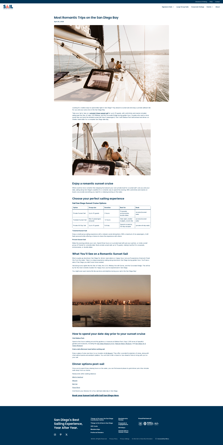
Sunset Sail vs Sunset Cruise (123, 431)
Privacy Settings (124, 439)
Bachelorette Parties (123, 419)
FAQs (211, 1)
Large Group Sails (182, 7)
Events (209, 7)
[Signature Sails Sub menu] (173, 7)
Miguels (74, 381)
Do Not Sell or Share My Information (142, 439)
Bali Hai (74, 384)
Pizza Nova (76, 387)
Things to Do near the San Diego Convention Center (102, 419)
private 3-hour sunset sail (99, 113)
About (218, 7)
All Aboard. (109, 353)
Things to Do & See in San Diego (102, 423)
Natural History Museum (123, 344)
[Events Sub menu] (212, 7)
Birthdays (121, 427)
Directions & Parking (201, 1)
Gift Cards (94, 426)
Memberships (95, 429)
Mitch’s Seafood (77, 377)
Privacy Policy (113, 439)
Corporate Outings (197, 7)
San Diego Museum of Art (105, 344)
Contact (217, 1)
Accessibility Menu (163, 439)
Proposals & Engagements (123, 423)
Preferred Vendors (97, 432)
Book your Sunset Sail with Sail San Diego (95, 395)
